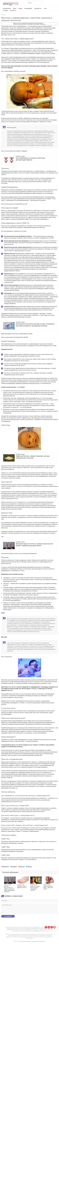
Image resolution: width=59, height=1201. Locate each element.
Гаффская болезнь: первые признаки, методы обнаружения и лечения (33, 457)
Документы (37, 8)
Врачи (14, 8)
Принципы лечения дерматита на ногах (21, 887)
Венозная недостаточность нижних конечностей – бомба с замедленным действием (35, 545)
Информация (28, 8)
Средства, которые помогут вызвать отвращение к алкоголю (35, 888)
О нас (45, 8)
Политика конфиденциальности (38, 941)
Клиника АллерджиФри (25, 941)
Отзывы (5, 10)
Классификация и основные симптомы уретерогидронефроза (30, 159)
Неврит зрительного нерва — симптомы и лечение (48, 887)
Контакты (13, 10)
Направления (7, 8)
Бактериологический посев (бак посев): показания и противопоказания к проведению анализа (35, 325)
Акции (20, 8)
